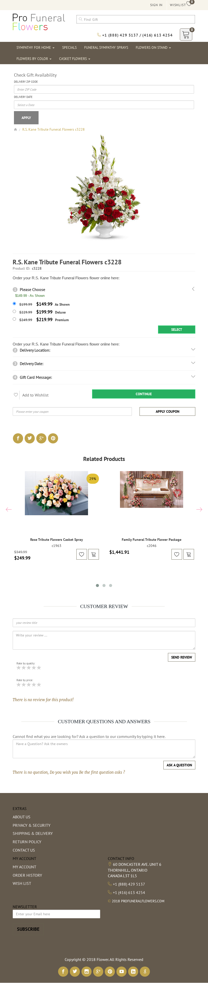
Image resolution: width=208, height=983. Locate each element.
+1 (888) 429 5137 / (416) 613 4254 (136, 35)
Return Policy (27, 841)
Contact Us (24, 850)
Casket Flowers (73, 58)
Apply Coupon (167, 411)
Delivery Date (23, 97)
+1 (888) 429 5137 (129, 884)
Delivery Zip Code (26, 81)
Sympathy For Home (34, 47)
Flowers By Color (32, 58)
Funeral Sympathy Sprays (106, 47)
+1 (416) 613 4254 (129, 892)
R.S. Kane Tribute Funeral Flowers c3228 (53, 129)
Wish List (22, 883)
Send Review (181, 657)
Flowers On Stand (152, 47)
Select (176, 329)
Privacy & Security (31, 825)
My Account (24, 866)
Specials (69, 47)
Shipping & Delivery (33, 833)
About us (21, 816)
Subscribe (28, 929)
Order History (27, 875)
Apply (26, 117)
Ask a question (179, 765)
